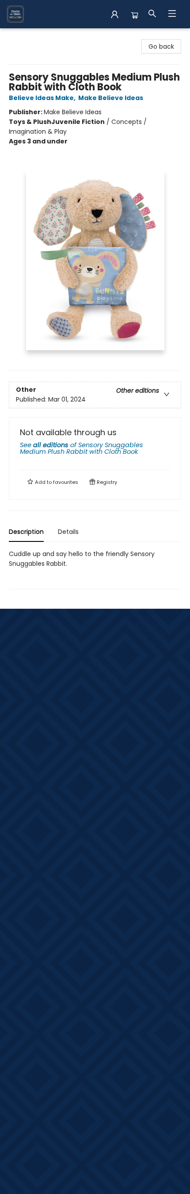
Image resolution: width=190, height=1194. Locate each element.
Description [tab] (26, 531)
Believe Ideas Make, (43, 97)
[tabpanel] (95, 569)
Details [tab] (68, 531)
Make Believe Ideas (110, 97)
